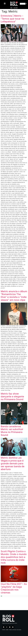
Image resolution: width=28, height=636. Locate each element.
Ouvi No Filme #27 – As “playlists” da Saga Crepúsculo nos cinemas (14, 588)
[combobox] (22, 4)
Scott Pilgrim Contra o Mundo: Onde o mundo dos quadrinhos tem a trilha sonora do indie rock (14, 557)
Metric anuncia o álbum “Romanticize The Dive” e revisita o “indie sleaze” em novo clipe (14, 295)
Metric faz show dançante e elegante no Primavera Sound (12, 396)
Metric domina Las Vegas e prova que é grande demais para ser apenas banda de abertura (12, 463)
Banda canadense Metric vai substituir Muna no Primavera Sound (12, 430)
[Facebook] (11, 8)
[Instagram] (13, 8)
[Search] (26, 4)
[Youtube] (16, 8)
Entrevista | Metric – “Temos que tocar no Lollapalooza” (12, 18)
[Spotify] (15, 8)
